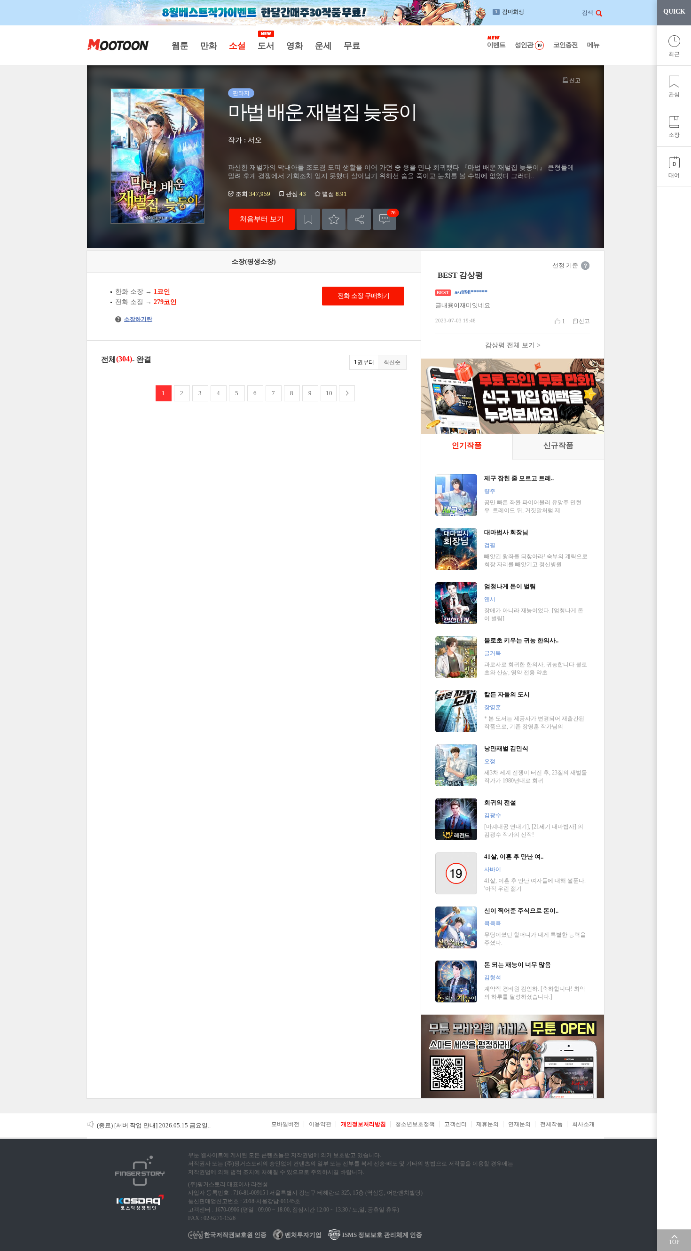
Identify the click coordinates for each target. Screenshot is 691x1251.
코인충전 (565, 44)
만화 (208, 45)
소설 (237, 45)
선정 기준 (565, 265)
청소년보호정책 (415, 1124)
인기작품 (467, 445)
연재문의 (519, 1124)
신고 (574, 80)
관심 (674, 94)
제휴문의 (487, 1124)
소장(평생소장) (254, 261)
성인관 (524, 44)
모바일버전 (285, 1124)
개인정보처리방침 (363, 1124)
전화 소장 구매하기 (363, 295)
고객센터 (455, 1124)
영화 (294, 45)
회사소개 (583, 1124)
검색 (587, 12)
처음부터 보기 (262, 219)
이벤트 (496, 44)
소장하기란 (134, 319)
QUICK (674, 11)
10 (329, 393)
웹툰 (180, 45)
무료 (352, 45)
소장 (674, 135)
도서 (266, 45)
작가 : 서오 (245, 140)
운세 (323, 45)
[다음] (347, 393)
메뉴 (593, 44)
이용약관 (320, 1124)
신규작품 (558, 445)
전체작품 (551, 1124)
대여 (674, 175)
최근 (674, 54)
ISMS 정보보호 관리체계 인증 (381, 1234)
